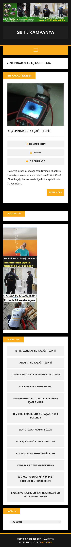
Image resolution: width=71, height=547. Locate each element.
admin (37, 152)
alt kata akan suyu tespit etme (35, 453)
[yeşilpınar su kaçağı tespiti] (35, 123)
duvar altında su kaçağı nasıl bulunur (35, 374)
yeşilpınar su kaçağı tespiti (29, 131)
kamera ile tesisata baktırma (35, 465)
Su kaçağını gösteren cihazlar (35, 441)
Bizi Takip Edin (14, 213)
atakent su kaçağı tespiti (35, 362)
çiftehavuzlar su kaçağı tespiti (35, 350)
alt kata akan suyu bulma (35, 386)
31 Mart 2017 (37, 144)
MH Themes (46, 542)
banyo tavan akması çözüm (35, 429)
